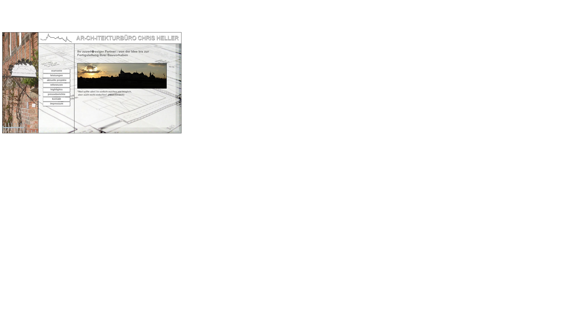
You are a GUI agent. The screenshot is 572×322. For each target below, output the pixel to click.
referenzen (56, 84)
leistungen (56, 75)
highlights (56, 89)
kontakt (56, 98)
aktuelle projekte (56, 80)
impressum (56, 103)
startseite (56, 70)
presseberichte (56, 94)
